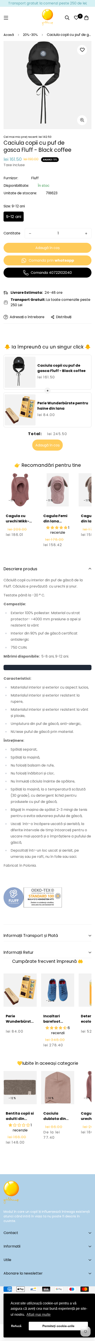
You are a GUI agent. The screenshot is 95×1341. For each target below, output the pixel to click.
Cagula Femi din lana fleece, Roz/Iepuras (55, 523)
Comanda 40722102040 (51, 272)
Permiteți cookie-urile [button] (58, 1326)
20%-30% (30, 34)
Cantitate (12, 233)
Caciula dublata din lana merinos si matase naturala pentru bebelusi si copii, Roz (57, 1132)
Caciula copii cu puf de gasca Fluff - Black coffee (61, 368)
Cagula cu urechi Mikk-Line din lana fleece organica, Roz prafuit (19, 529)
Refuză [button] (16, 1326)
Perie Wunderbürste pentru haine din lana (62, 406)
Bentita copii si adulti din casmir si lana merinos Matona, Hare (20, 1124)
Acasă (9, 34)
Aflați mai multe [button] (39, 1314)
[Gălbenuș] (47, 18)
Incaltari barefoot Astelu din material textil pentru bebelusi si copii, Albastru (57, 1032)
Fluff (35, 178)
